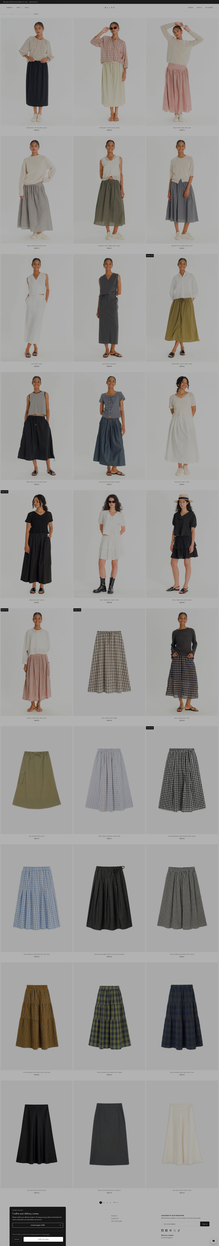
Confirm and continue (43, 1239)
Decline (16, 1239)
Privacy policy (46, 1234)
